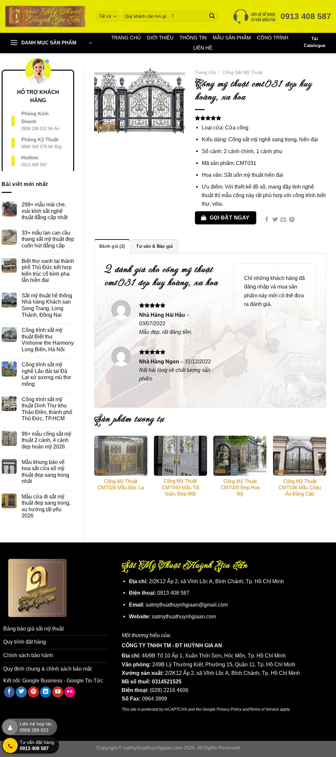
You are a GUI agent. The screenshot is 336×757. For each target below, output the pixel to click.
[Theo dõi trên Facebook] (9, 692)
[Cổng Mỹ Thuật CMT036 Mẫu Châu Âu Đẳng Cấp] (299, 456)
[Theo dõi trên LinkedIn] (45, 692)
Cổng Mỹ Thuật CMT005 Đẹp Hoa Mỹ (240, 487)
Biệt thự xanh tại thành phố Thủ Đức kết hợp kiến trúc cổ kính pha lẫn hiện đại (48, 270)
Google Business (42, 680)
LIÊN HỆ (202, 48)
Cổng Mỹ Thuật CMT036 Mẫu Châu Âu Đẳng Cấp (300, 487)
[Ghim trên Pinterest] (292, 220)
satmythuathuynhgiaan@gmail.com (187, 605)
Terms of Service (264, 709)
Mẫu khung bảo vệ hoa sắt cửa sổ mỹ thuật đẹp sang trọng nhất (45, 471)
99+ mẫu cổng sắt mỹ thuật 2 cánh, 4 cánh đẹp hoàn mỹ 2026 (46, 440)
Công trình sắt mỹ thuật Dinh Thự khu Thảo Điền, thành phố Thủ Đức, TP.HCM (47, 409)
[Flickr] (69, 692)
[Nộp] (212, 16)
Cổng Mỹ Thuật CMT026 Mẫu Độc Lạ (120, 484)
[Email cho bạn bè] (283, 220)
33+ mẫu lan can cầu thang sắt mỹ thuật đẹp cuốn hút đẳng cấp (48, 239)
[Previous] (94, 473)
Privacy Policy (229, 709)
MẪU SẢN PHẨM (232, 37)
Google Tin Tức (85, 680)
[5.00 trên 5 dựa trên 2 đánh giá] (260, 118)
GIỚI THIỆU (160, 37)
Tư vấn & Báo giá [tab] (154, 246)
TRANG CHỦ (126, 37)
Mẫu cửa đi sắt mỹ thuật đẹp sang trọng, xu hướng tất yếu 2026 (46, 506)
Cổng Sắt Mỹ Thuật (242, 72)
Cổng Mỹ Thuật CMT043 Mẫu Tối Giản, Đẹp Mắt (180, 487)
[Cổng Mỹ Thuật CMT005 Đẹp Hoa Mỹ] (239, 456)
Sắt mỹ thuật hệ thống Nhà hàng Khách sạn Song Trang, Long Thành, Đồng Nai (47, 305)
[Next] (326, 473)
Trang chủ (205, 72)
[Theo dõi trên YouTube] (57, 692)
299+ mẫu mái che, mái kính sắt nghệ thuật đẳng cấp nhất (45, 210)
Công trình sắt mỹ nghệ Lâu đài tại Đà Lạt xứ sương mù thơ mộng (46, 374)
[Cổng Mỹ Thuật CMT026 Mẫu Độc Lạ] (120, 456)
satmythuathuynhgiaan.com (184, 616)
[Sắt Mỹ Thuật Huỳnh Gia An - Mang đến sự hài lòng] (45, 16)
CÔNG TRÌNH (272, 37)
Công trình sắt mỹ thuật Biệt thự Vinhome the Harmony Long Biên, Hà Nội (48, 339)
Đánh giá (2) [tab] (112, 246)
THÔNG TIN (193, 37)
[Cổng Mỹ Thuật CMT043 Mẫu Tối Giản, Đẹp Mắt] (180, 455)
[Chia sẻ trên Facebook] (267, 220)
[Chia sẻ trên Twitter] (275, 220)
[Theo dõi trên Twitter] (21, 692)
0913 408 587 (34, 164)
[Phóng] (103, 126)
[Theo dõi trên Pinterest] (33, 692)
